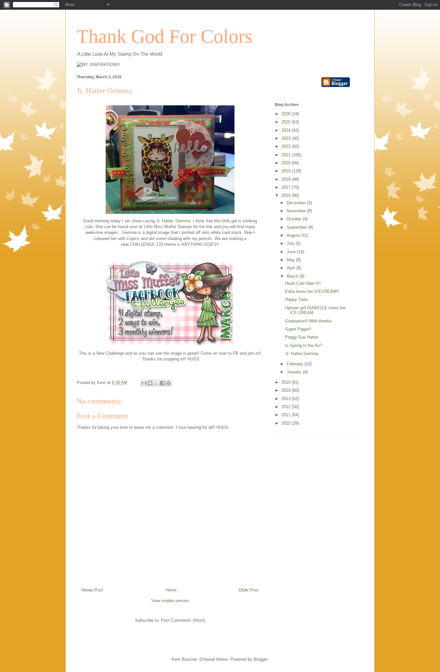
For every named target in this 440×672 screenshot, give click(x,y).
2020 (287, 162)
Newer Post (92, 590)
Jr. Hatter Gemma (301, 353)
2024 (287, 130)
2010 (287, 423)
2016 (287, 195)
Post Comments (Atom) (183, 620)
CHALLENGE (142, 244)
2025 (287, 122)
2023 (287, 138)
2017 (287, 187)
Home (171, 590)
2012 (287, 406)
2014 (287, 390)
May (291, 259)
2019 (287, 170)
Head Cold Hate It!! (303, 283)
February (295, 363)
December (297, 202)
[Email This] (144, 383)
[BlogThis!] (150, 383)
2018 (287, 179)
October (295, 218)
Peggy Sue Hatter (301, 337)
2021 (287, 154)
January (295, 372)
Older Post (249, 590)
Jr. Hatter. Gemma (173, 220)
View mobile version (170, 600)
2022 (287, 146)
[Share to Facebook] (162, 383)
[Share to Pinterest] (168, 383)
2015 (287, 382)
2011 (287, 414)
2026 (287, 113)
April (291, 267)
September (297, 227)
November (297, 210)
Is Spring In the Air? (303, 345)
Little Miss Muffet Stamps (168, 226)
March (293, 276)
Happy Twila (296, 299)
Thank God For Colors (164, 36)
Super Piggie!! (298, 329)
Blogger (260, 659)
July (291, 243)
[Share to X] (156, 383)
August (294, 235)
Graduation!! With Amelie (308, 321)
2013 (287, 398)
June (292, 251)
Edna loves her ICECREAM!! (312, 291)
